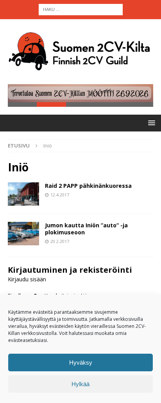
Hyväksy (80, 362)
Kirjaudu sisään (27, 279)
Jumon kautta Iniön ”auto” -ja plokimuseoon (86, 228)
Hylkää (80, 384)
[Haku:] (81, 9)
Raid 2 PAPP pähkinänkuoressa (88, 185)
